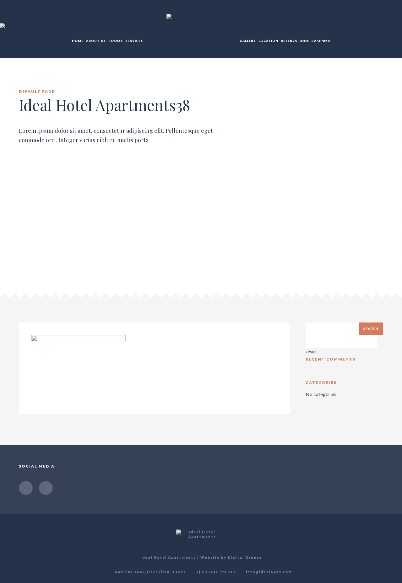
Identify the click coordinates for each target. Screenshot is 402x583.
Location (268, 40)
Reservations (295, 40)
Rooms (115, 40)
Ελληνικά (321, 40)
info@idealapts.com (268, 572)
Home (78, 40)
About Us (96, 40)
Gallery (248, 40)
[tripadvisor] (46, 488)
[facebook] (26, 488)
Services (134, 40)
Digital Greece (245, 557)
